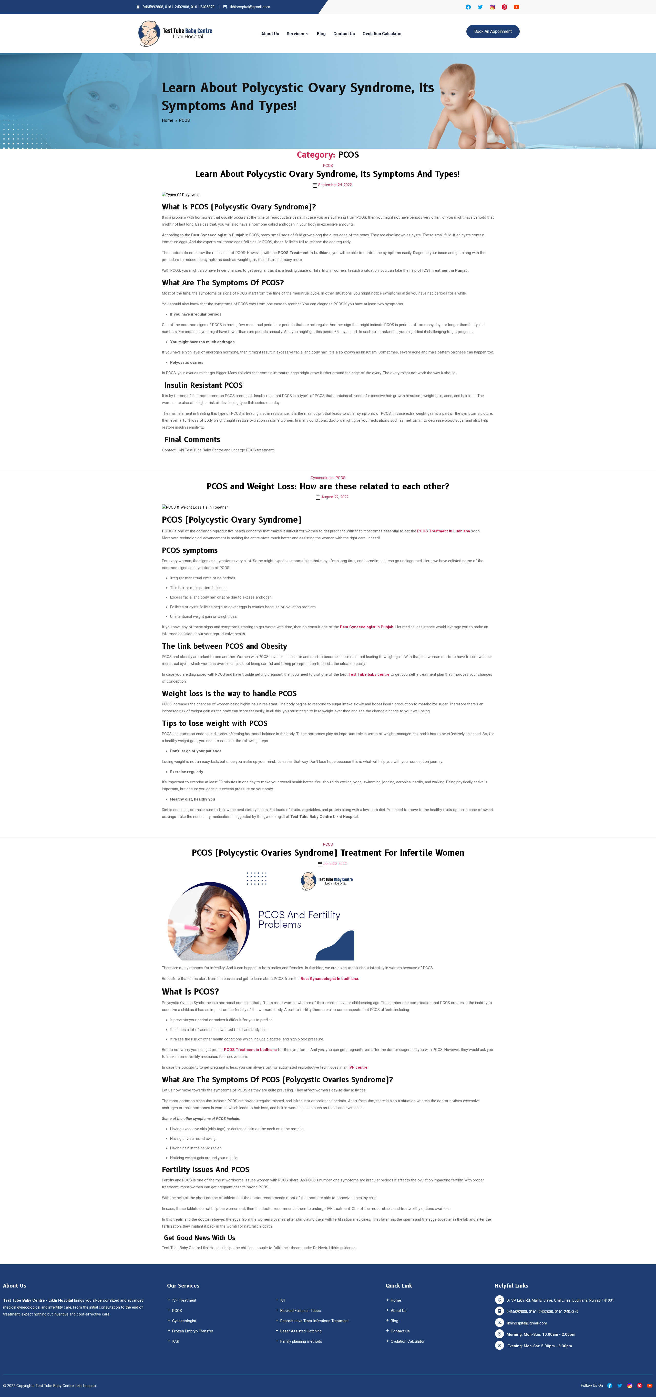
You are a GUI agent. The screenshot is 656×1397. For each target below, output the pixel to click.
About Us (270, 34)
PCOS (184, 120)
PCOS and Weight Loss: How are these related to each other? (328, 486)
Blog (321, 34)
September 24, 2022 (335, 185)
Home (167, 120)
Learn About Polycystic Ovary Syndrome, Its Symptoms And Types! (328, 174)
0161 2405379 (202, 7)
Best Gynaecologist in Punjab (366, 627)
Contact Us (344, 34)
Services (295, 34)
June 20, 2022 (335, 863)
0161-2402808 (177, 7)
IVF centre (357, 1067)
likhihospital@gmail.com (250, 7)
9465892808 (153, 7)
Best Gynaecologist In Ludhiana (329, 978)
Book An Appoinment (493, 31)
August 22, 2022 (334, 497)
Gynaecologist (323, 477)
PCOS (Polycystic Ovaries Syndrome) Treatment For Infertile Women (328, 853)
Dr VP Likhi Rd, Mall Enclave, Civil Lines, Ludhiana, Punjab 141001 (560, 1300)
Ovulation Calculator (382, 34)
